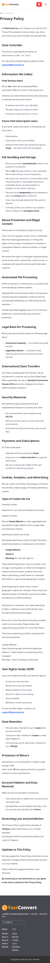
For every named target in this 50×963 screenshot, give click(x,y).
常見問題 (15, 940)
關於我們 (15, 937)
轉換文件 (5, 937)
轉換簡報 (5, 947)
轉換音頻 (5, 940)
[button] (13, 922)
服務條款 (15, 950)
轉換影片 (5, 943)
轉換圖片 (5, 934)
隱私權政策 (16, 947)
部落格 (14, 934)
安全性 (14, 943)
